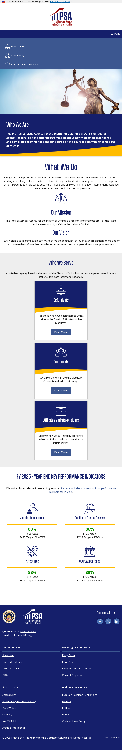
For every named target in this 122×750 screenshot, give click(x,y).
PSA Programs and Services (78, 647)
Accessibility (9, 694)
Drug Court (68, 655)
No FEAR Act (9, 721)
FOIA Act (66, 714)
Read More (61, 332)
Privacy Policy (112, 737)
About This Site (11, 687)
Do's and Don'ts (11, 668)
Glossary (7, 714)
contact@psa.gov (25, 635)
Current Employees (73, 675)
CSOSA (66, 708)
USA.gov (66, 701)
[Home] (61, 24)
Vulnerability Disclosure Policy (19, 701)
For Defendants (11, 647)
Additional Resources (74, 687)
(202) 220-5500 (28, 631)
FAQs (5, 675)
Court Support (70, 662)
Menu (117, 33)
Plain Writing (9, 708)
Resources (8, 655)
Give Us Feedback (12, 662)
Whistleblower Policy (73, 721)
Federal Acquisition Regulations (79, 694)
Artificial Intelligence (13, 727)
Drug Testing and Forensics (77, 668)
